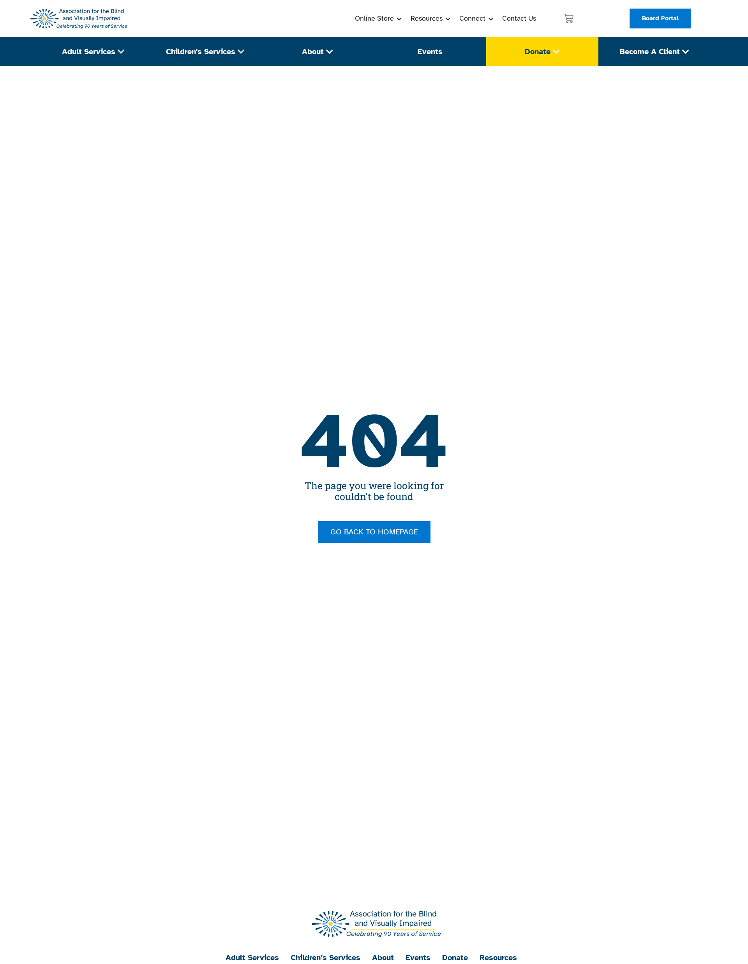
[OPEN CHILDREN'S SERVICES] (241, 52)
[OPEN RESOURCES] (448, 18)
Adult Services (252, 957)
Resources (498, 957)
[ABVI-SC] (77, 18)
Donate (455, 957)
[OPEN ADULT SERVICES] (121, 52)
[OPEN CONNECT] (490, 18)
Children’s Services (325, 957)
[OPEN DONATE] (556, 52)
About (383, 957)
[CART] (568, 18)
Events (418, 957)
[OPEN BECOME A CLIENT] (686, 52)
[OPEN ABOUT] (329, 52)
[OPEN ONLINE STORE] (399, 18)
